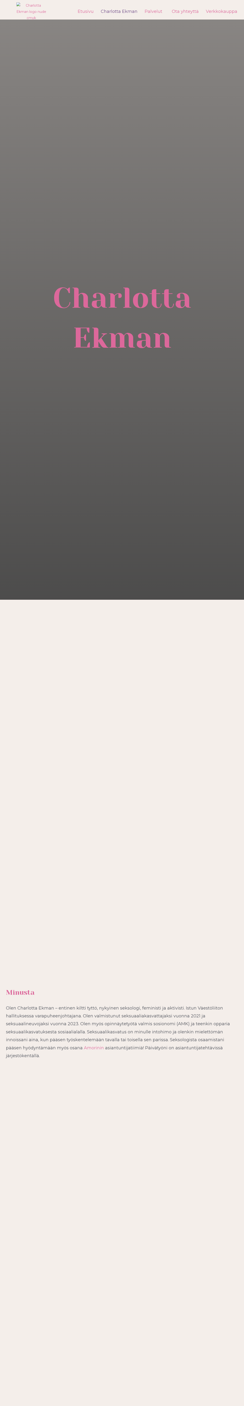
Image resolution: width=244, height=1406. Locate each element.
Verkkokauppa (221, 11)
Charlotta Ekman (119, 11)
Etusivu (86, 11)
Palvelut (153, 11)
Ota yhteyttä (185, 11)
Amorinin (94, 1048)
